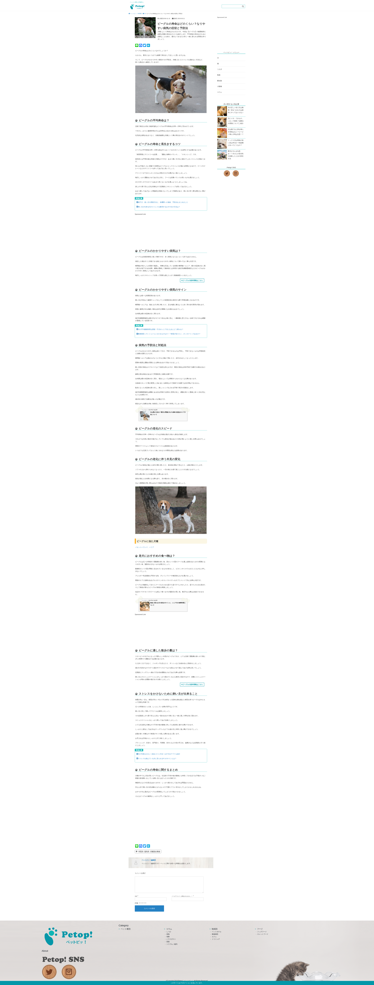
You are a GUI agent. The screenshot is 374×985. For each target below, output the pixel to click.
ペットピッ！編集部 (149, 860)
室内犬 (146, 852)
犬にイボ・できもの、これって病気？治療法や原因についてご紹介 (235, 121)
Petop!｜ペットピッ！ (186, 981)
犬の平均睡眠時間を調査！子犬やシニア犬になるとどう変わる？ (160, 329)
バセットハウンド (141, 547)
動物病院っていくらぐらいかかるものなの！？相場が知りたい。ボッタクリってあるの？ (169, 334)
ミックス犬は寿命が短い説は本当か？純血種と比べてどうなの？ (235, 142)
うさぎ (219, 69)
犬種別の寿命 (155, 852)
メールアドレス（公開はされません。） (182, 896)
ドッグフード (262, 932)
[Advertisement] (151, 229)
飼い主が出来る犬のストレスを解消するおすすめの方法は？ (159, 207)
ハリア (151, 547)
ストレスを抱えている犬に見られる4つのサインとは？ (157, 758)
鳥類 (218, 75)
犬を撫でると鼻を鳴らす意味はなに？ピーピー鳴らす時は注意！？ (235, 131)
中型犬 (140, 852)
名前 (136, 896)
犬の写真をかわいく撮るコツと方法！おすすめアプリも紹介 (159, 754)
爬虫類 (219, 81)
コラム (219, 92)
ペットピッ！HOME (136, 13)
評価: (137, 903)
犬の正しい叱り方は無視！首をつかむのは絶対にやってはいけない (235, 110)
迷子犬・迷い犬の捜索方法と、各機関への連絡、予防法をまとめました (163, 202)
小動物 (219, 86)
